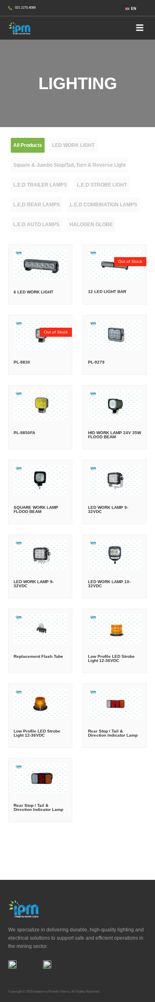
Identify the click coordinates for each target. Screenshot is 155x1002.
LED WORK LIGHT (73, 145)
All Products (27, 145)
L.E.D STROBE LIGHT (102, 185)
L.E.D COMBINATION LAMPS (103, 205)
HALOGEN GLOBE (91, 224)
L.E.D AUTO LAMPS (36, 224)
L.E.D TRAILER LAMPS (40, 185)
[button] (140, 28)
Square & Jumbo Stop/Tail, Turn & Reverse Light (69, 165)
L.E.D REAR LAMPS (36, 205)
